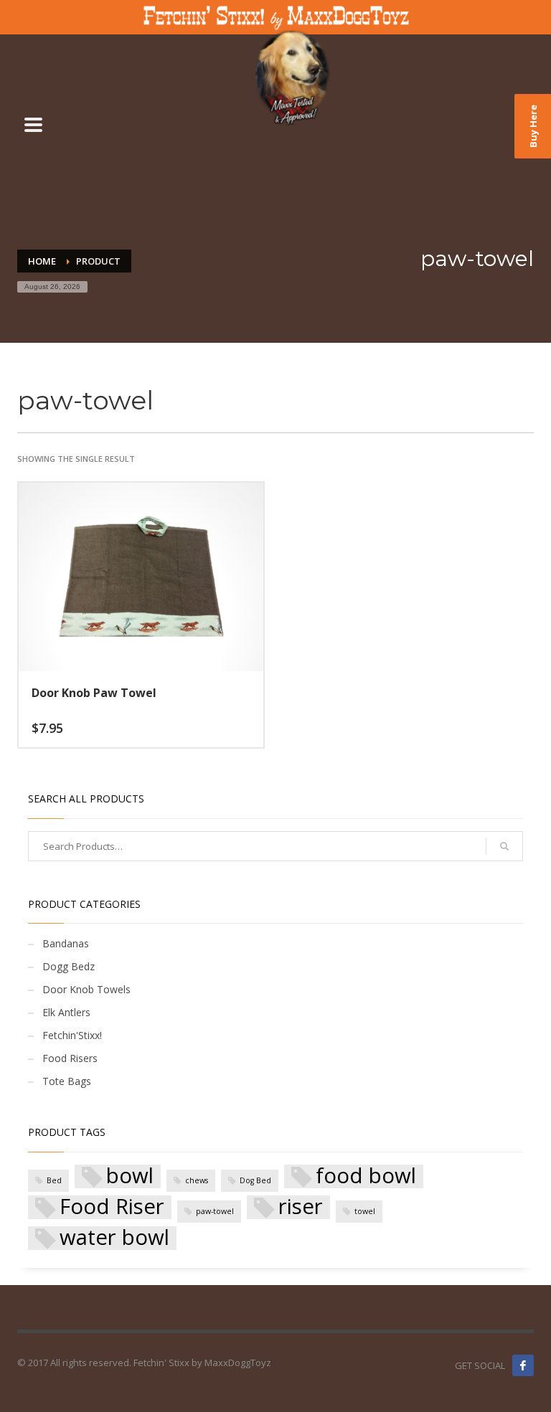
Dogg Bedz (68, 966)
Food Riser (112, 1207)
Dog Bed (255, 1180)
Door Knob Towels (86, 989)
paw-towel (215, 1211)
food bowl (366, 1176)
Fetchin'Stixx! (72, 1035)
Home (42, 261)
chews (196, 1180)
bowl (130, 1176)
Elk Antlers (66, 1012)
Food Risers (70, 1058)
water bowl (114, 1238)
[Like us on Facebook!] (523, 1365)
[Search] (504, 846)
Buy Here (533, 126)
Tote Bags (66, 1081)
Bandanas (65, 943)
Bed (54, 1180)
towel (364, 1211)
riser (300, 1207)
